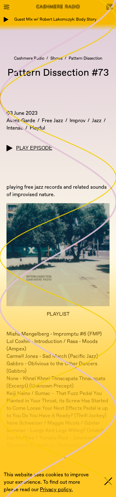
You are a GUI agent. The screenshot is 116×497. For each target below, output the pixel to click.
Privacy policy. (56, 489)
